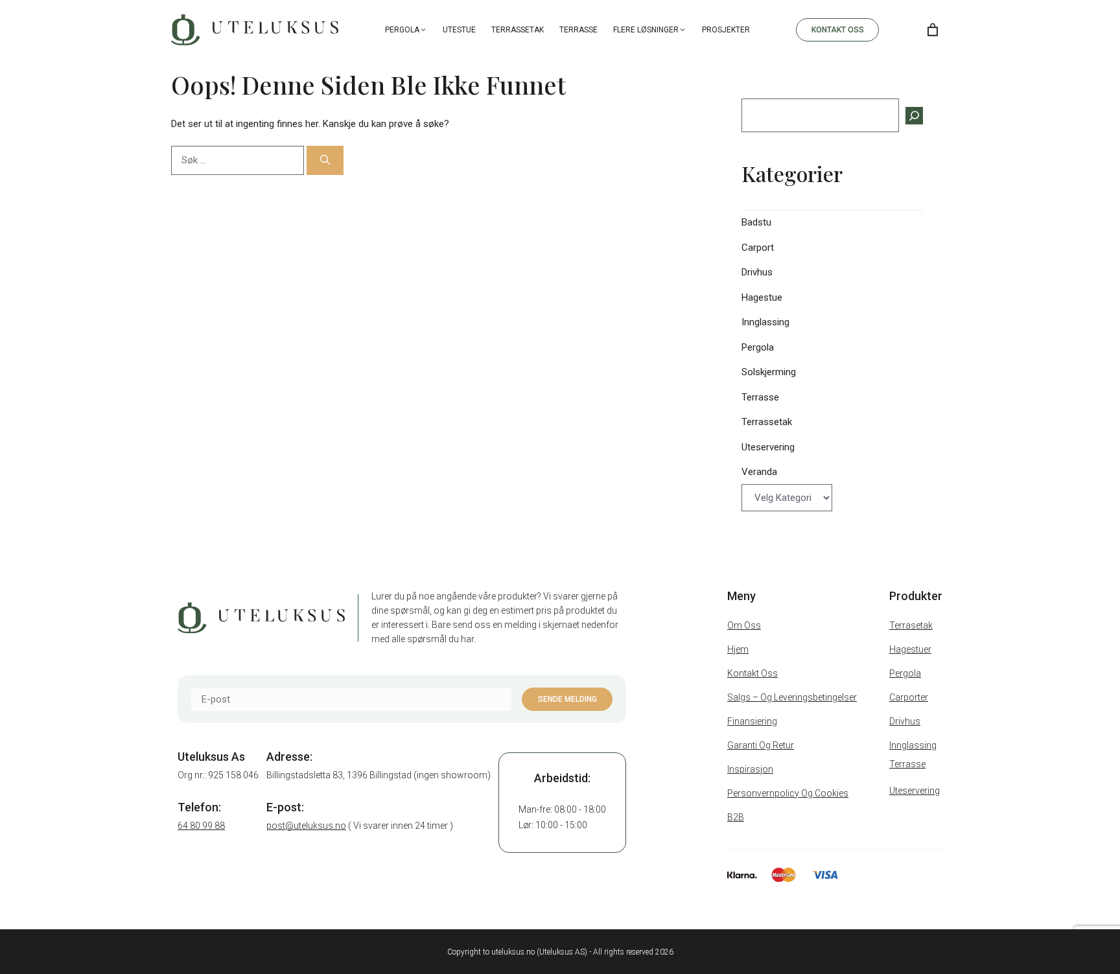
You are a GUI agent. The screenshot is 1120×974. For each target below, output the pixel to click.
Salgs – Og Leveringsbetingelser (792, 697)
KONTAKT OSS (837, 29)
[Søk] (325, 160)
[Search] (899, 29)
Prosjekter (726, 29)
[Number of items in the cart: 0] (932, 30)
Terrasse (578, 29)
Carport (757, 247)
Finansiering (752, 721)
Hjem (738, 649)
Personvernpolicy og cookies (787, 793)
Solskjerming (768, 372)
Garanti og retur (760, 745)
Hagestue (761, 297)
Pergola (402, 29)
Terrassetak (517, 29)
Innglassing (765, 322)
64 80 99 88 (201, 825)
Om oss (744, 625)
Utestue (459, 29)
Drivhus (757, 272)
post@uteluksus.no (306, 825)
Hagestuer (910, 649)
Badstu (756, 222)
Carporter (908, 697)
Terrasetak (911, 625)
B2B (735, 817)
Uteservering (768, 447)
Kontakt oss (752, 673)
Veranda (759, 472)
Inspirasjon (750, 769)
